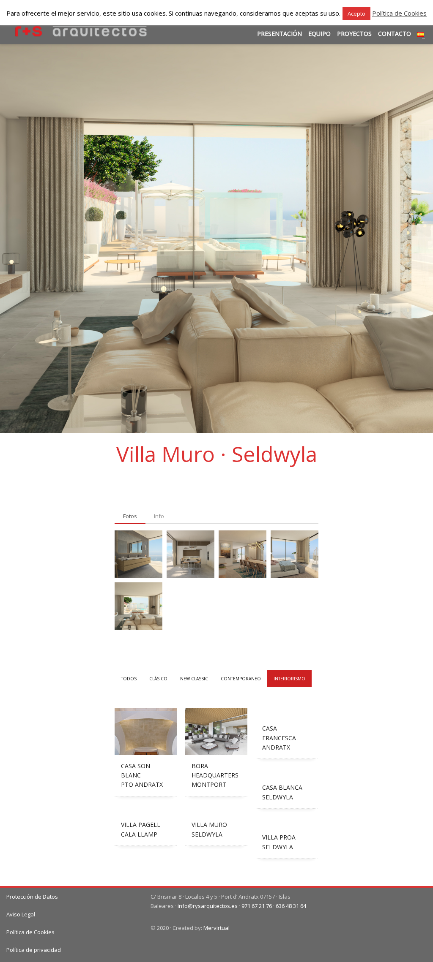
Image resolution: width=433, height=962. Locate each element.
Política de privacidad (33, 950)
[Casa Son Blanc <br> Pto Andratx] (146, 731)
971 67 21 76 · (258, 906)
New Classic (194, 679)
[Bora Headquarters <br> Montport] (216, 731)
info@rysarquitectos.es (208, 906)
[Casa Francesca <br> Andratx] (287, 712)
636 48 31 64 (291, 906)
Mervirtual (216, 928)
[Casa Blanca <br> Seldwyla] (287, 772)
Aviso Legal (20, 914)
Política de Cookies (30, 932)
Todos (129, 679)
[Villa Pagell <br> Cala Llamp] (146, 809)
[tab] (130, 516)
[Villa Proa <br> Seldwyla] (287, 821)
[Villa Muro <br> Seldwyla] (216, 809)
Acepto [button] (356, 13)
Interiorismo (289, 679)
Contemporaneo (241, 679)
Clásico (158, 679)
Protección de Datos (32, 896)
